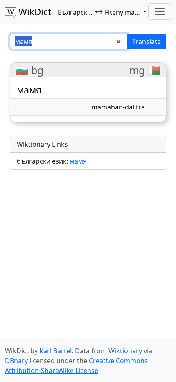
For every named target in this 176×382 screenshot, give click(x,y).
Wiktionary (125, 350)
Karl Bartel (55, 350)
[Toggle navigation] (159, 11)
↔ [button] (103, 12)
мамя (78, 161)
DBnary (16, 360)
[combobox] (68, 41)
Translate (146, 41)
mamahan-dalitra (118, 106)
